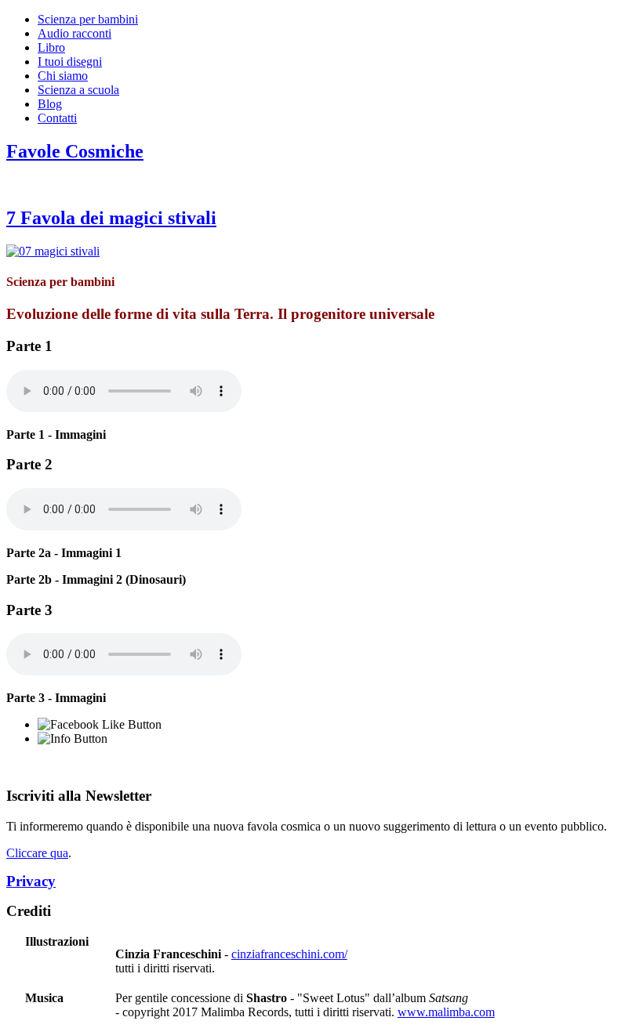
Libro (51, 47)
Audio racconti (74, 33)
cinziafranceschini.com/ (289, 954)
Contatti (57, 118)
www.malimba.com (446, 1012)
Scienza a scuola (78, 89)
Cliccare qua (37, 853)
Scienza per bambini (88, 19)
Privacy (31, 881)
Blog (50, 103)
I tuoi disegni (70, 61)
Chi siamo (63, 75)
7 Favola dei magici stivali (111, 218)
